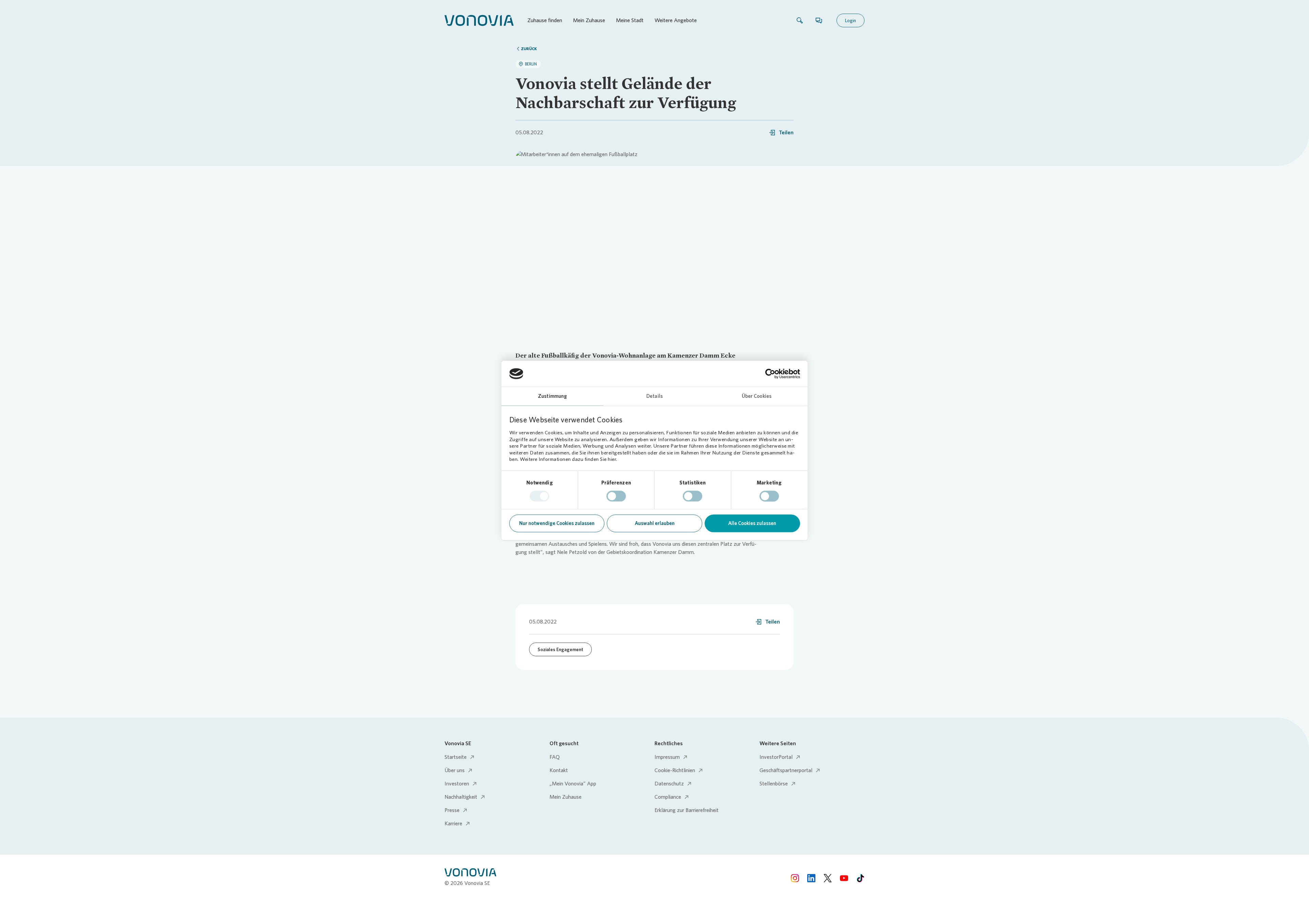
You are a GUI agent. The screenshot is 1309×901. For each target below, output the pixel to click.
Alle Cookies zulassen (752, 524)
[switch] (616, 496)
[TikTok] (860, 878)
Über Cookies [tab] (756, 396)
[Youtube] (844, 878)
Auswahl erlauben (655, 524)
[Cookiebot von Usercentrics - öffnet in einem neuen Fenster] (770, 374)
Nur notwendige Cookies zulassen (557, 524)
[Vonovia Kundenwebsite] (479, 20)
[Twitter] (828, 878)
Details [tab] (654, 396)
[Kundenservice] (819, 20)
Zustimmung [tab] (552, 396)
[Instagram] (795, 878)
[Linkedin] (811, 878)
